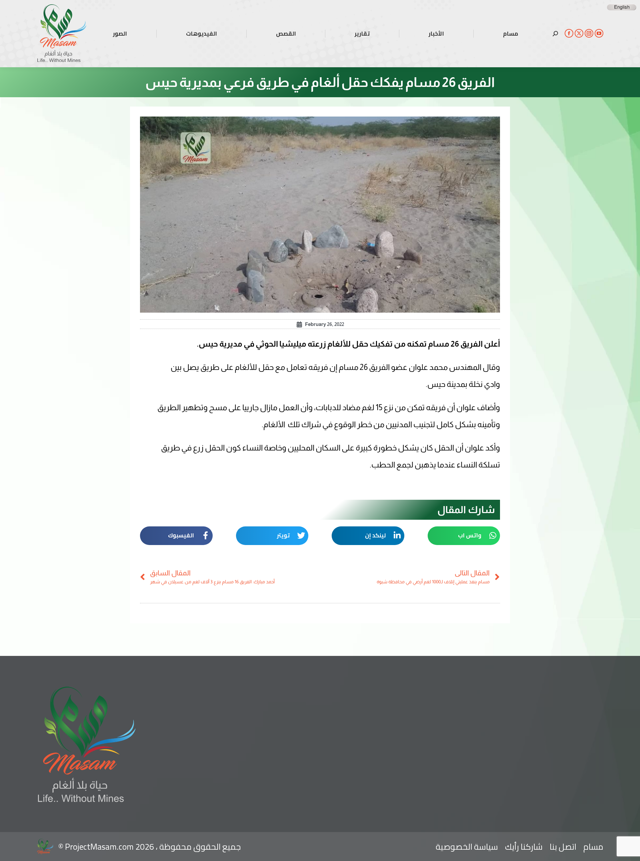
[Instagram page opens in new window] (589, 33)
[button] (464, 535)
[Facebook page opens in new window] (569, 33)
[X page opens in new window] (579, 33)
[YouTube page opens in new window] (599, 33)
